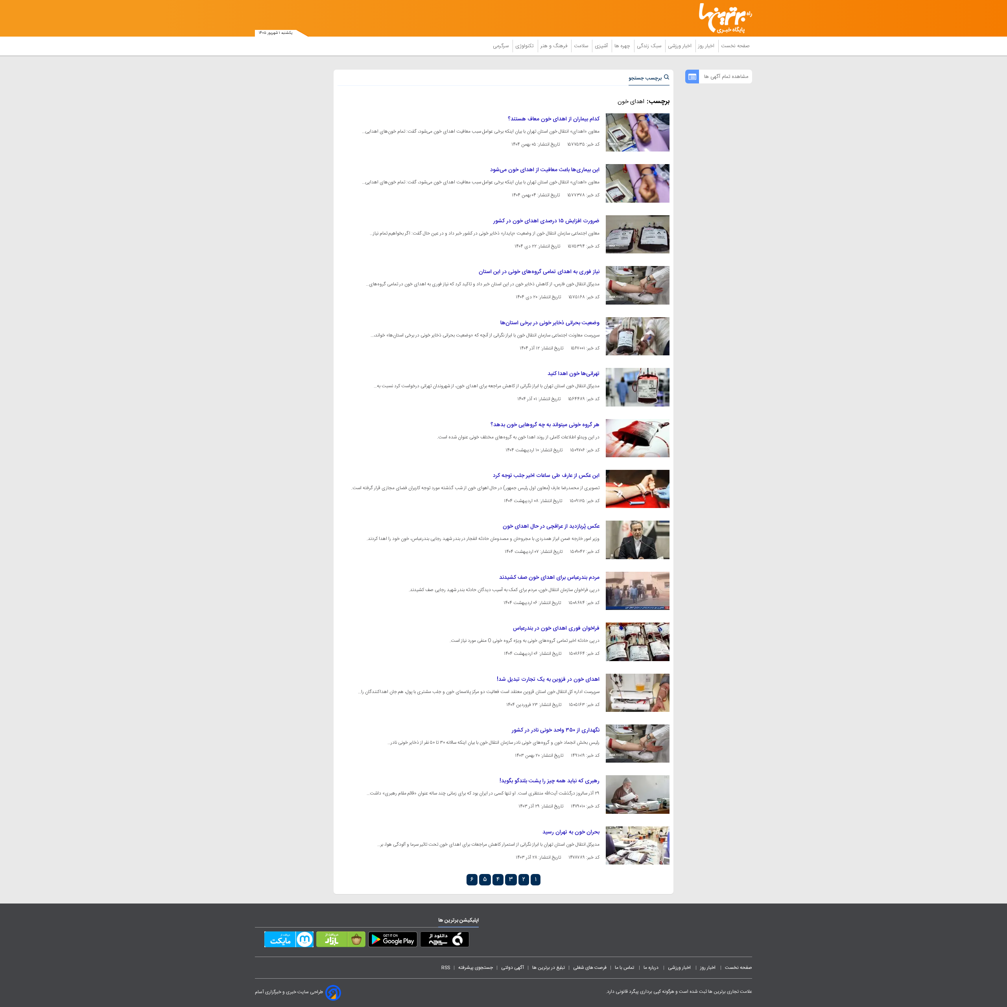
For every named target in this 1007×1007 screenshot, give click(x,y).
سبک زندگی (650, 46)
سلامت (582, 46)
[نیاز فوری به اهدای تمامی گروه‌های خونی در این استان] (637, 285)
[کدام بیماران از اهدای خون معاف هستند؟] (637, 132)
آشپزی (602, 46)
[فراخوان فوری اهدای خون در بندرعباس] (637, 642)
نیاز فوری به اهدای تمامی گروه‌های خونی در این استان (539, 272)
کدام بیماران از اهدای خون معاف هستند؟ (553, 119)
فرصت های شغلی (590, 968)
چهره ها (623, 46)
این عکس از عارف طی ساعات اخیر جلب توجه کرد (546, 475)
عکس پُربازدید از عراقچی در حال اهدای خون (551, 526)
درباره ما (652, 968)
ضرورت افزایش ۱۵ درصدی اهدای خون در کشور (546, 221)
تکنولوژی (525, 46)
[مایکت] (289, 940)
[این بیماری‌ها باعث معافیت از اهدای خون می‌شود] (637, 183)
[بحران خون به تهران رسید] (637, 845)
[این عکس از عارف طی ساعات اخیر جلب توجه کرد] (637, 489)
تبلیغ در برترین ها (548, 968)
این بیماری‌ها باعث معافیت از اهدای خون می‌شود (544, 170)
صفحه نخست (735, 46)
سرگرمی (501, 46)
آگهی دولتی (512, 968)
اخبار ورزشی (680, 46)
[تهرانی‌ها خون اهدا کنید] (637, 387)
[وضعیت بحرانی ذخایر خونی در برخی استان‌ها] (637, 336)
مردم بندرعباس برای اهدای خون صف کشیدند (549, 577)
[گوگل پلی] (392, 940)
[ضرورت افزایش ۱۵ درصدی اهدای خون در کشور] (637, 234)
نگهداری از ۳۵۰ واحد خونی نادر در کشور (555, 730)
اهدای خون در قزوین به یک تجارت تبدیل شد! (548, 679)
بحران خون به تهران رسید (570, 832)
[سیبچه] (444, 940)
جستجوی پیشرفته (475, 968)
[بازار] (340, 940)
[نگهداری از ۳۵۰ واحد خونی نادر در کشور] (637, 743)
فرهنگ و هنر (554, 46)
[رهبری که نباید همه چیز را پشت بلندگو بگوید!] (637, 794)
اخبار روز (707, 46)
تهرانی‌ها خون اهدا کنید (573, 374)
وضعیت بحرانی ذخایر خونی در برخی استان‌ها (549, 323)
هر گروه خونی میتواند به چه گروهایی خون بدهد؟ (545, 425)
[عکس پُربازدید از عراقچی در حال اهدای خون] (637, 540)
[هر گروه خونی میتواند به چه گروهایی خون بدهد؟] (637, 438)
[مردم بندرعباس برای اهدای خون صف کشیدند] (637, 591)
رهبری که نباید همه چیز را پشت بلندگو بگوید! (549, 781)
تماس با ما (625, 968)
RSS (445, 968)
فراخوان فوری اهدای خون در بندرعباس (556, 628)
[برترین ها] (722, 18)
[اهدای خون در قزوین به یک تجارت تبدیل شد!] (637, 693)
